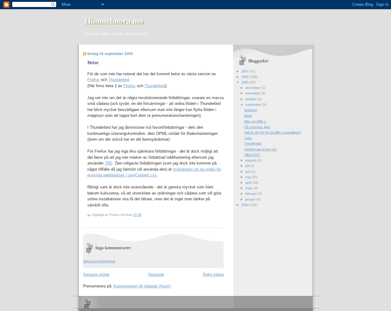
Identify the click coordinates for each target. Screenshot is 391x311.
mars (249, 188)
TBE (109, 163)
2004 (245, 205)
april (248, 182)
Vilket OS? (252, 155)
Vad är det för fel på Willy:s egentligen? (272, 132)
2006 (245, 77)
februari (251, 193)
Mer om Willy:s (255, 121)
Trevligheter (253, 143)
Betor (93, 62)
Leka (248, 138)
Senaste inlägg (96, 274)
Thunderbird (118, 79)
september (253, 104)
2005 (245, 82)
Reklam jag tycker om (260, 149)
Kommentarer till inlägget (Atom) (142, 286)
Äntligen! (250, 110)
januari (250, 199)
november (253, 93)
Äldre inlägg (213, 274)
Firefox (93, 79)
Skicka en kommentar (99, 261)
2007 (245, 71)
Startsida (156, 274)
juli (247, 166)
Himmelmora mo (114, 21)
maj (248, 177)
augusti (251, 160)
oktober (251, 99)
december (253, 88)
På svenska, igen (257, 127)
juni (248, 171)
